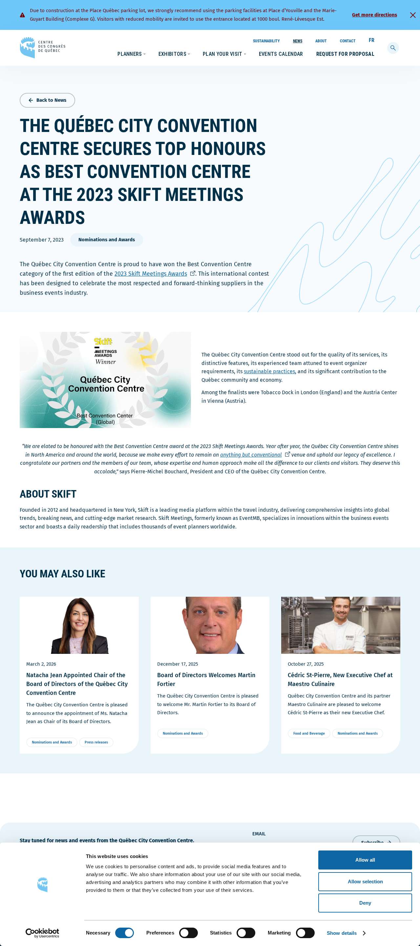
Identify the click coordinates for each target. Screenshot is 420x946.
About (321, 41)
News (297, 41)
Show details (342, 933)
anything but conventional (255, 455)
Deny (365, 903)
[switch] (188, 933)
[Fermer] (413, 15)
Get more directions (374, 15)
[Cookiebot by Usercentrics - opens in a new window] (42, 933)
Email (259, 834)
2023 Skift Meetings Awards (155, 273)
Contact (348, 41)
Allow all (365, 860)
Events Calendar (281, 54)
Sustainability (266, 41)
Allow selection (365, 881)
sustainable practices (269, 371)
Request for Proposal (345, 54)
